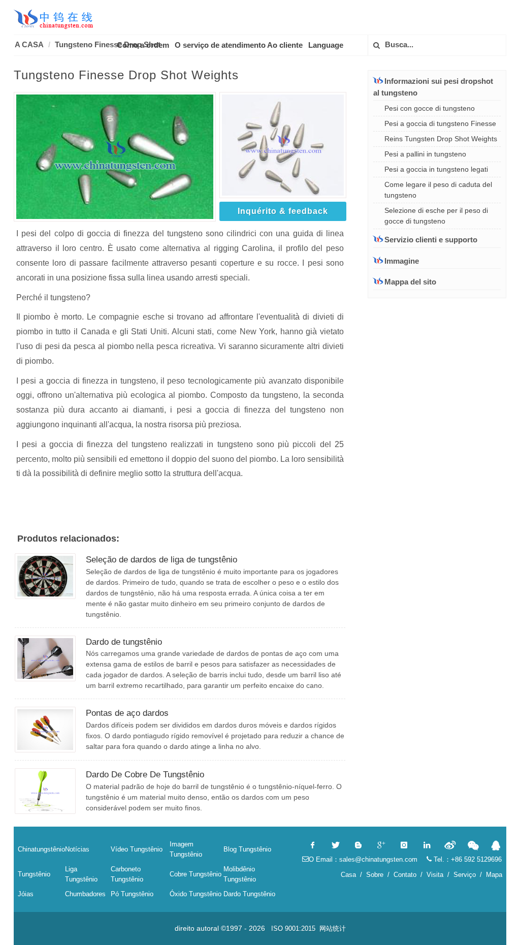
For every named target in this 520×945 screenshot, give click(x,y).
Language (325, 45)
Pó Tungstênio (132, 894)
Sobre (374, 874)
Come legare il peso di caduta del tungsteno (438, 189)
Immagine (401, 261)
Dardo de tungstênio (124, 642)
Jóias (26, 894)
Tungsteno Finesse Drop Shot (107, 44)
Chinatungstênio (41, 849)
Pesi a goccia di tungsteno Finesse (440, 123)
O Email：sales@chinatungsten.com (363, 859)
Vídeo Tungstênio (136, 849)
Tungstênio (34, 874)
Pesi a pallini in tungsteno (425, 154)
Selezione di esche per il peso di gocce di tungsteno (436, 215)
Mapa (494, 874)
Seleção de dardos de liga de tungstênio (161, 559)
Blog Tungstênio (247, 849)
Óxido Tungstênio (195, 894)
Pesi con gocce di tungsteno (429, 108)
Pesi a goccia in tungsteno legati (436, 169)
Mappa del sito (410, 281)
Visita (435, 874)
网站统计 (332, 928)
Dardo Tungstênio (249, 894)
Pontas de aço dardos (127, 713)
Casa (348, 874)
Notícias (77, 849)
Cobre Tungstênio (195, 874)
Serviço (464, 874)
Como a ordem (143, 45)
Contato (405, 874)
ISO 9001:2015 (293, 928)
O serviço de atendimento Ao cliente (239, 45)
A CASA (29, 44)
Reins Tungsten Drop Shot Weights (440, 139)
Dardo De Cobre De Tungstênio (145, 774)
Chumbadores (85, 894)
